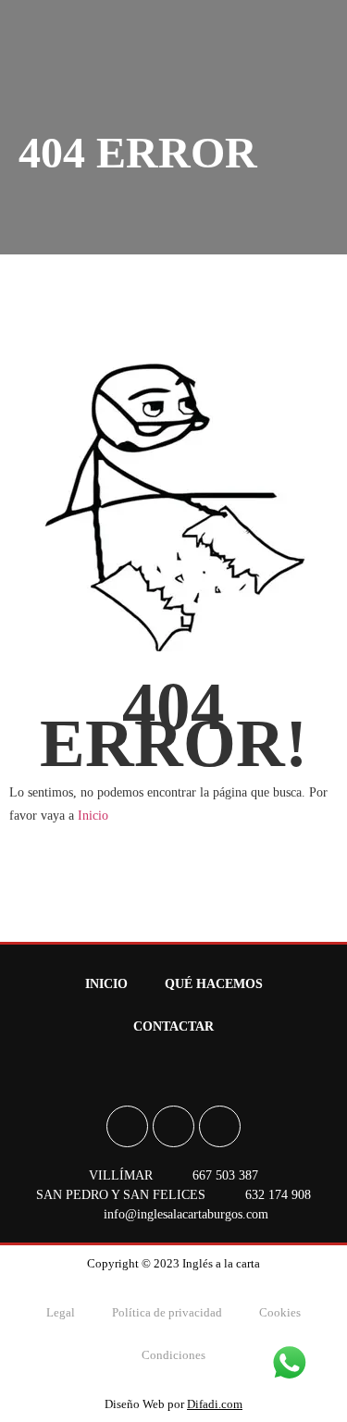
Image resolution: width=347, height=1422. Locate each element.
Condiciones (173, 1355)
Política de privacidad (167, 1312)
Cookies (280, 1312)
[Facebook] (127, 1126)
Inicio (93, 815)
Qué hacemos (214, 984)
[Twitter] (220, 1126)
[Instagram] (173, 1126)
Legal (60, 1312)
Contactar (173, 1026)
